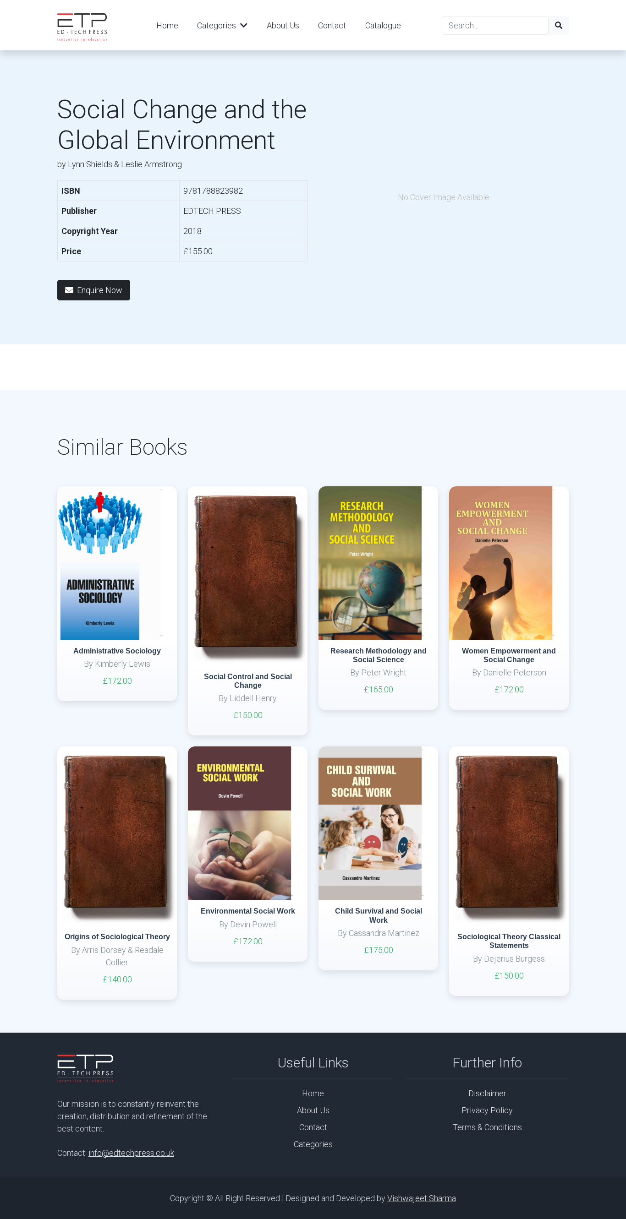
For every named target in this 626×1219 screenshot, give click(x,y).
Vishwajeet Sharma (421, 1198)
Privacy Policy (487, 1110)
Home (167, 25)
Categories (217, 25)
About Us (283, 25)
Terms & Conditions (487, 1127)
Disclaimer (487, 1093)
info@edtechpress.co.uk (131, 1153)
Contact (332, 25)
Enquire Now (99, 290)
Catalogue (383, 25)
